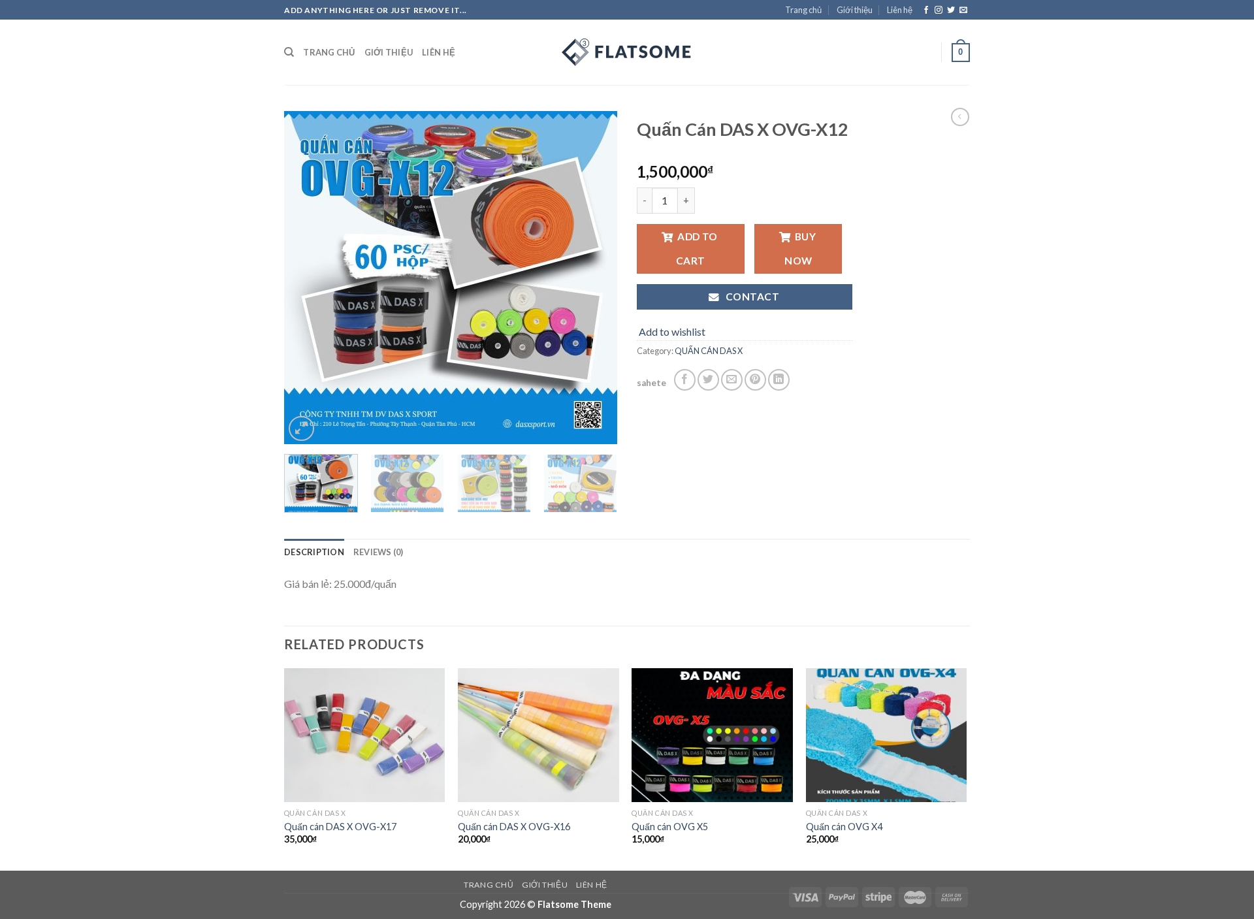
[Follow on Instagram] (938, 10)
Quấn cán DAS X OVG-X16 (514, 826)
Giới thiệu (855, 10)
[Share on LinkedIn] (779, 380)
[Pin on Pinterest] (755, 380)
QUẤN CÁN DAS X (709, 351)
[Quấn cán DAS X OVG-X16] (538, 735)
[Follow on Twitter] (951, 10)
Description (314, 552)
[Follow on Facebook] (926, 10)
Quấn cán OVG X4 (844, 826)
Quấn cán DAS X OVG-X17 (340, 826)
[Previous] (307, 277)
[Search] (289, 52)
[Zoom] (301, 429)
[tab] (314, 552)
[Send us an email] (963, 10)
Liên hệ (899, 10)
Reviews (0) (378, 552)
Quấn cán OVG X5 (670, 826)
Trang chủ (803, 10)
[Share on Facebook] (685, 380)
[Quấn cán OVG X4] (886, 735)
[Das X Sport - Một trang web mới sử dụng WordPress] (627, 52)
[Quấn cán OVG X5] (712, 735)
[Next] (594, 277)
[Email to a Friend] (732, 380)
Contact (751, 296)
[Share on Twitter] (708, 380)
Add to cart (697, 248)
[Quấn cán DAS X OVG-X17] (364, 735)
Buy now (800, 248)
